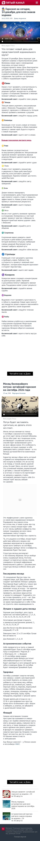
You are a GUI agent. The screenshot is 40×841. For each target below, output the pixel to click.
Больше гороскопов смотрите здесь (16, 140)
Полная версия (20, 837)
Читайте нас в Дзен (20, 373)
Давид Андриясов (20, 18)
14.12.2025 (5, 18)
